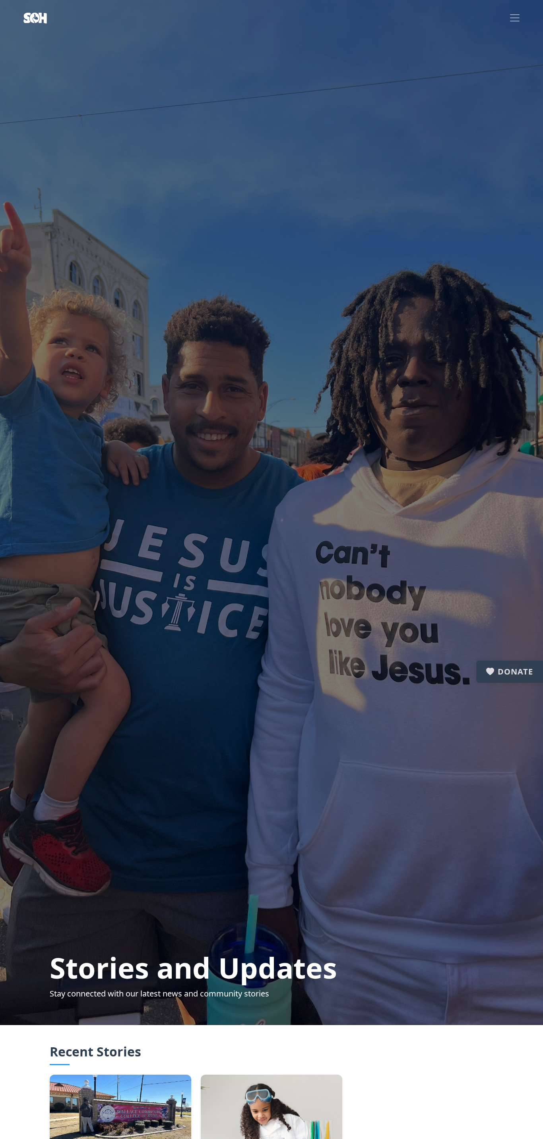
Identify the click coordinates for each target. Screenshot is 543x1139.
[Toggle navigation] (515, 18)
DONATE (515, 671)
